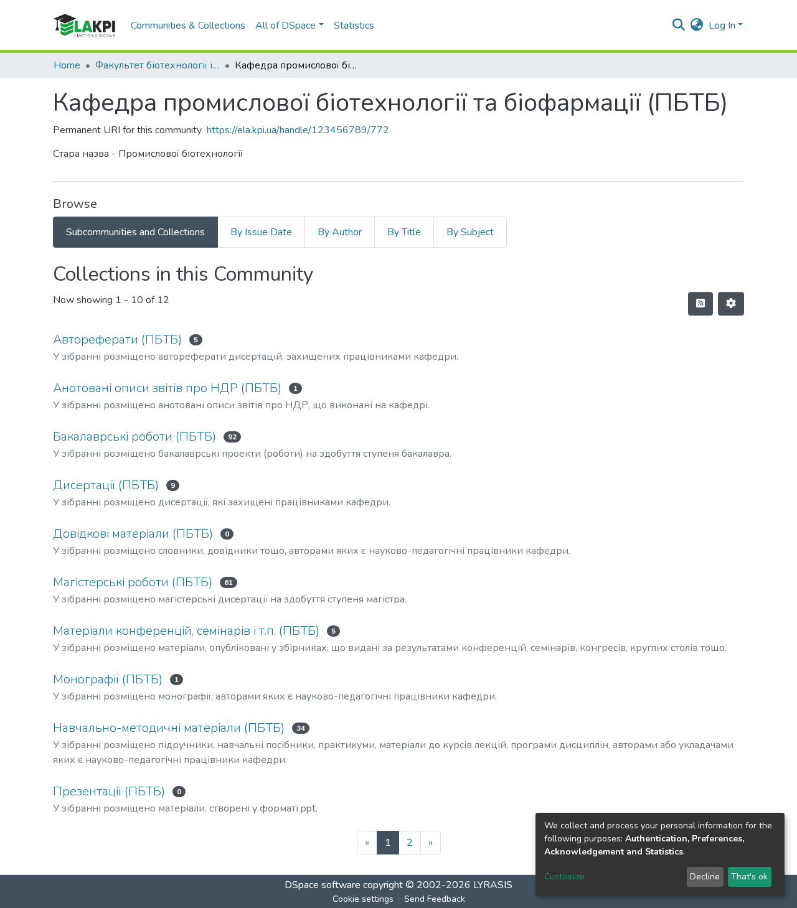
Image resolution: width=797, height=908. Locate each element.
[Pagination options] (731, 304)
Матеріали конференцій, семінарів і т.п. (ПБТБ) (186, 630)
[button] (697, 25)
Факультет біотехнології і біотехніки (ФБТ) (157, 65)
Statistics (354, 25)
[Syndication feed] (700, 304)
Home (67, 65)
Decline (705, 876)
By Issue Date (261, 232)
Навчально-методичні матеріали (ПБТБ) (169, 727)
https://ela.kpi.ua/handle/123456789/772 (298, 130)
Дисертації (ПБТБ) (106, 485)
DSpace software (323, 885)
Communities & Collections (188, 25)
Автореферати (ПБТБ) (117, 339)
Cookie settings (363, 899)
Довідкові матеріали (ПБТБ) (133, 533)
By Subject (470, 232)
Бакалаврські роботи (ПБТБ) (134, 436)
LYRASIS (492, 885)
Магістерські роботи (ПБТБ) (132, 582)
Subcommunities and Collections (135, 232)
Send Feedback (434, 899)
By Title (404, 232)
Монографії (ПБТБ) (108, 679)
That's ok (749, 876)
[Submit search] (679, 25)
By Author (340, 232)
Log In (722, 25)
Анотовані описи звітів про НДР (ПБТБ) (167, 388)
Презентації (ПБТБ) (109, 791)
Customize (564, 876)
